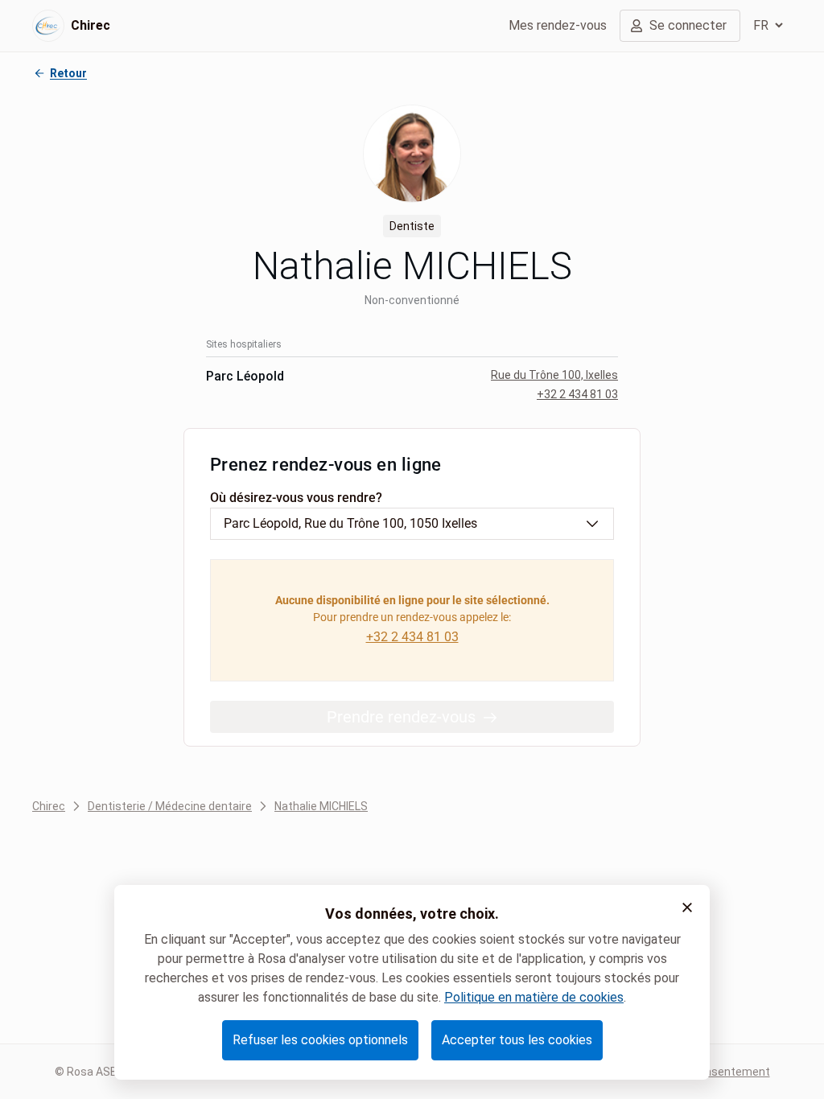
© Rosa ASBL (89, 1071)
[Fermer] (687, 907)
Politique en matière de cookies (534, 997)
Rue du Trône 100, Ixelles (554, 374)
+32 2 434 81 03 (577, 394)
